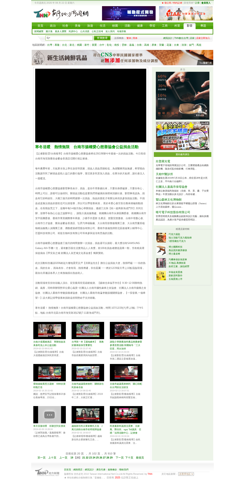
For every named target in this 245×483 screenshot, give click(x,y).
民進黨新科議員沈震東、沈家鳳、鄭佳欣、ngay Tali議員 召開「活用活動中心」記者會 (125, 429)
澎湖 (183, 44)
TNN (150, 474)
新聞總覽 (38, 31)
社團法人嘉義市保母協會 (171, 186)
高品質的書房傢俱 (178, 250)
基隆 (57, 44)
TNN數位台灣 (181, 38)
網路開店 (77, 469)
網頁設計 (167, 38)
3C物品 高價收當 (177, 263)
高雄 (146, 44)
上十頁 (52, 457)
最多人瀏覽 (60, 31)
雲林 (124, 44)
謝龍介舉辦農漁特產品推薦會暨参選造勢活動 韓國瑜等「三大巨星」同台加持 (126, 345)
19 (72, 457)
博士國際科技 (175, 247)
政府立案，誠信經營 (179, 266)
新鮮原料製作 (175, 275)
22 (87, 457)
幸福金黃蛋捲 (175, 272)
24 (94, 457)
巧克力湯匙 (174, 234)
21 (84, 457)
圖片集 (49, 31)
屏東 (154, 44)
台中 (101, 44)
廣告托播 (100, 469)
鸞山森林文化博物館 (169, 199)
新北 (71, 44)
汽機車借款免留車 (178, 259)
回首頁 (67, 469)
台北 (64, 44)
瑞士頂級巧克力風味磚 (180, 237)
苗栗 (94, 44)
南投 (116, 44)
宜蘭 (161, 44)
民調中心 (73, 31)
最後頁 (140, 457)
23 (91, 457)
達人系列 (110, 31)
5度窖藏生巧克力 (177, 241)
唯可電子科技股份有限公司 (173, 212)
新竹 (86, 44)
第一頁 (42, 457)
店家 (192, 38)
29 (111, 457)
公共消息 (84, 31)
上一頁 (63, 457)
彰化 (109, 44)
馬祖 (198, 44)
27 (104, 457)
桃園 (79, 44)
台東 (176, 44)
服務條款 (112, 469)
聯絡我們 (123, 469)
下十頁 (129, 457)
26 (101, 457)
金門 (191, 44)
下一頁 (120, 457)
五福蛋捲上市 (175, 279)
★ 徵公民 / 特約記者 (172, 3)
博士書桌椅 (174, 253)
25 (98, 457)
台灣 (49, 44)
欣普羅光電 (163, 161)
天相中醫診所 (164, 174)
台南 (139, 44)
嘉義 (131, 44)
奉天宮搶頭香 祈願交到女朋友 (49, 426)
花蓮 (169, 44)
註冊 (197, 3)
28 (108, 457)
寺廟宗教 (121, 31)
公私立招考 (97, 31)
